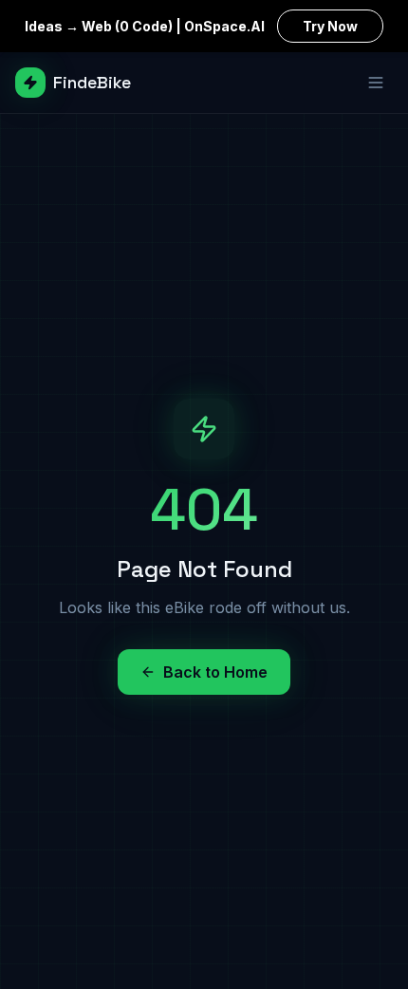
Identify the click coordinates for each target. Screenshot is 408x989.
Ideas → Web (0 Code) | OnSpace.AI (191, 26)
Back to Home (215, 671)
